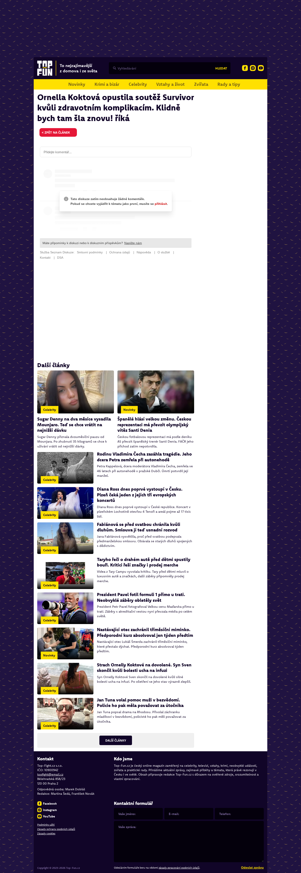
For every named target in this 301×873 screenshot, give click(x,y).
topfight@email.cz (50, 774)
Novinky (76, 84)
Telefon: (225, 814)
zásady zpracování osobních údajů (179, 867)
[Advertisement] (115, 311)
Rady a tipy (228, 84)
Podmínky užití (46, 824)
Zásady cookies (46, 833)
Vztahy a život (170, 84)
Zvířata (201, 84)
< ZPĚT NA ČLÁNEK (56, 132)
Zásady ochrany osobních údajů (56, 829)
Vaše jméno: (127, 814)
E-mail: (174, 814)
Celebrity (138, 84)
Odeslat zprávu (252, 867)
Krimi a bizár (107, 84)
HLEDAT (221, 68)
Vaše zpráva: (127, 827)
